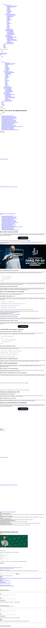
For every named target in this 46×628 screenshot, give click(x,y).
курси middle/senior (17, 314)
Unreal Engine (9, 23)
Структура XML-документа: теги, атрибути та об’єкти (10, 122)
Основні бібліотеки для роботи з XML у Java (8, 220)
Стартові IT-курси (8, 5)
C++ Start (8, 13)
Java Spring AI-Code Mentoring (10, 72)
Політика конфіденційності (4, 585)
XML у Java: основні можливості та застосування (9, 118)
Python (8, 25)
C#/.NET (6, 77)
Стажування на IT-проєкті (9, 29)
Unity (8, 27)
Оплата (5, 46)
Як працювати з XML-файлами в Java (7, 219)
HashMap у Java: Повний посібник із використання (7, 568)
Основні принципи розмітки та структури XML (9, 116)
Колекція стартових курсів (11, 6)
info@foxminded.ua (3, 582)
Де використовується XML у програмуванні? (9, 117)
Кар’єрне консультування (9, 43)
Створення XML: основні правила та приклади (9, 121)
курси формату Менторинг (4, 313)
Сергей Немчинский (24, 537)
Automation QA (7, 76)
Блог (2, 103)
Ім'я (0, 593)
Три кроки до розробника (9, 30)
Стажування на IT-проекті (13, 578)
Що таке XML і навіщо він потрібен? (7, 115)
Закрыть (1, 619)
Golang (6, 81)
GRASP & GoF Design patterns (10, 94)
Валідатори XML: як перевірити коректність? (9, 224)
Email (1, 613)
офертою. (18, 617)
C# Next (8, 41)
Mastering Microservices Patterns (12, 39)
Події (4, 45)
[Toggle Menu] (0, 60)
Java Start (8, 7)
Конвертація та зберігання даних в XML (8, 127)
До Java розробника (10, 31)
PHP (8, 24)
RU (2, 51)
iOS (7, 21)
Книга (5, 44)
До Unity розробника (10, 34)
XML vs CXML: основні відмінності (7, 124)
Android (8, 18)
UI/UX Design (9, 28)
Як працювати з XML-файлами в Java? (5, 518)
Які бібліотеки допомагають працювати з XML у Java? (7, 520)
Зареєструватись (2, 243)
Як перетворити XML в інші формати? (8, 228)
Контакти (5, 47)
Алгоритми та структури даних (12, 40)
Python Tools (7, 68)
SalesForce (8, 26)
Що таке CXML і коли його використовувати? (9, 125)
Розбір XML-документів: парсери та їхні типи (9, 120)
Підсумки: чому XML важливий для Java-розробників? (10, 129)
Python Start (7, 67)
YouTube (26, 382)
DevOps (6, 85)
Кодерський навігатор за (10, 63)
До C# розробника (10, 32)
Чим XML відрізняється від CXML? (5, 522)
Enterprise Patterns (9, 37)
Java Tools (8, 8)
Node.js (8, 22)
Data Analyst (10, 15)
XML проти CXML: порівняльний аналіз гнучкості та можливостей (12, 126)
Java (36, 233)
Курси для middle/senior (8, 36)
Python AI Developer (10, 16)
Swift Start (8, 12)
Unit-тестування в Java (10, 42)
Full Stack (8, 17)
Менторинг (7, 578)
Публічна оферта (11, 585)
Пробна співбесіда (8, 35)
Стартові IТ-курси (3, 578)
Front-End (8, 20)
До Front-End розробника (11, 33)
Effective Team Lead (10, 38)
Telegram (1, 576)
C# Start (8, 9)
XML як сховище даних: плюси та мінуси (8, 128)
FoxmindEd (28, 240)
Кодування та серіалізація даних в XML (8, 123)
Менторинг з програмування (9, 14)
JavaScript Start (9, 11)
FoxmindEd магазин (7, 580)
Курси (4, 4)
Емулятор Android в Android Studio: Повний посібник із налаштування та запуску (11, 567)
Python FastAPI (7, 99)
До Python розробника (8, 90)
